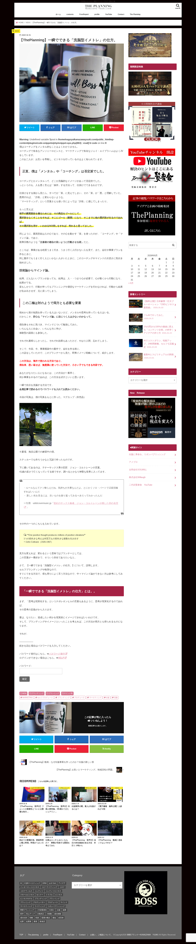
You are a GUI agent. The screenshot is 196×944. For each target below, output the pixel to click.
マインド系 (68, 693)
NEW (24, 693)
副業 (64, 910)
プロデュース (79, 698)
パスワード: (25, 665)
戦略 (31, 918)
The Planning (135, 14)
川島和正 (40, 914)
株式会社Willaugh (137, 477)
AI (21, 883)
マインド (63, 902)
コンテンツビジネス (53, 891)
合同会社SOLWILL (138, 469)
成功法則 (23, 918)
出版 (107, 698)
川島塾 (49, 914)
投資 (37, 918)
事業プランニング (27, 910)
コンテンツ (39, 891)
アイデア (61, 883)
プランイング (54, 899)
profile (97, 14)
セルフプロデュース (45, 698)
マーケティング (95, 698)
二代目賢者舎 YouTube (140, 485)
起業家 (28, 921)
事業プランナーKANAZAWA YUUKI (142, 935)
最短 (54, 918)
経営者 (61, 918)
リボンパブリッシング (56, 906)
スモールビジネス (27, 895)
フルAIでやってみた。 (154, 316)
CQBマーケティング (32, 883)
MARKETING (28, 698)
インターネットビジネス (29, 887)
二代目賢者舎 (41, 910)
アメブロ (133, 462)
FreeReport (84, 14)
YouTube (108, 14)
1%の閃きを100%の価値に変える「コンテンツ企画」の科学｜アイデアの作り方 (159, 329)
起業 (22, 921)
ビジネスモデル (26, 899)
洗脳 (116, 698)
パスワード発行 (57, 653)
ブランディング (37, 693)
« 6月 (130, 283)
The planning (33, 935)
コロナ (62, 887)
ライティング (40, 906)
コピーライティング (49, 887)
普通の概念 (45, 918)
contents (70, 14)
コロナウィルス (26, 891)
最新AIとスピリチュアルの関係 (159, 356)
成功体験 (57, 914)
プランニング (54, 693)
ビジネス (58, 895)
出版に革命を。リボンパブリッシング (147, 454)
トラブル (49, 895)
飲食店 (42, 921)
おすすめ (52, 883)
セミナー (39, 895)
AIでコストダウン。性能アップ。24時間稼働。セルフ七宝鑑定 (159, 343)
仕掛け (51, 910)
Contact (121, 14)
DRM (44, 883)
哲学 (22, 914)
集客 (35, 921)
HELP (61, 657)
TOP (21, 935)
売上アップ (30, 914)
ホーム (58, 14)
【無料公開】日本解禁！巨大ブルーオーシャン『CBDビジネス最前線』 (159, 304)
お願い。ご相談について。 (101, 935)
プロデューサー (39, 902)
